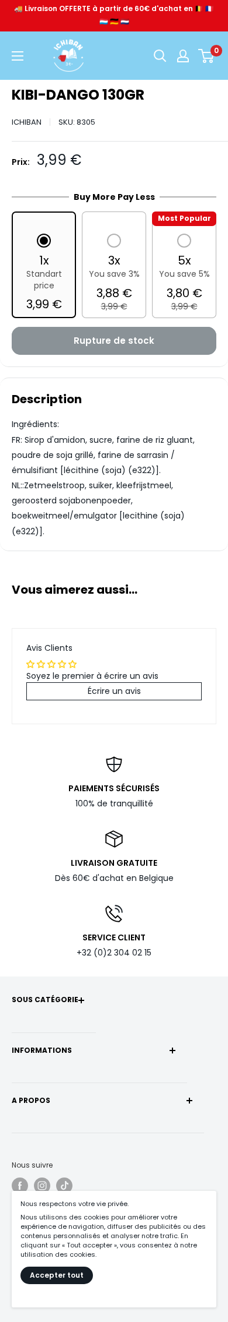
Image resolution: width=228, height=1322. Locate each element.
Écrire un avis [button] (114, 691)
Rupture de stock (114, 340)
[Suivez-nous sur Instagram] (42, 1186)
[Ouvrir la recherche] (160, 56)
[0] (206, 56)
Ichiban (27, 122)
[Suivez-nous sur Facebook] (20, 1186)
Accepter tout (57, 1275)
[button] (44, 273)
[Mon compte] (183, 56)
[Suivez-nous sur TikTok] (64, 1186)
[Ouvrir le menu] (17, 56)
